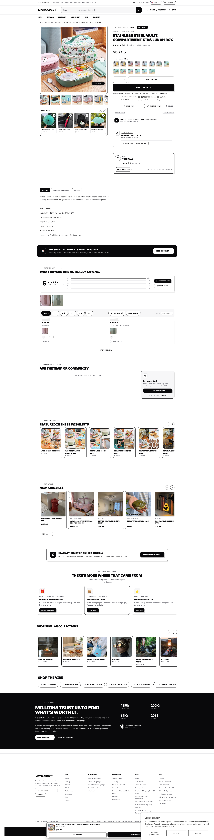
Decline (198, 833)
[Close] (138, 377)
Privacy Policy (168, 826)
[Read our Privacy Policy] (136, 419)
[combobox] (82, 408)
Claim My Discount (107, 431)
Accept (176, 833)
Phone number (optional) (87, 403)
